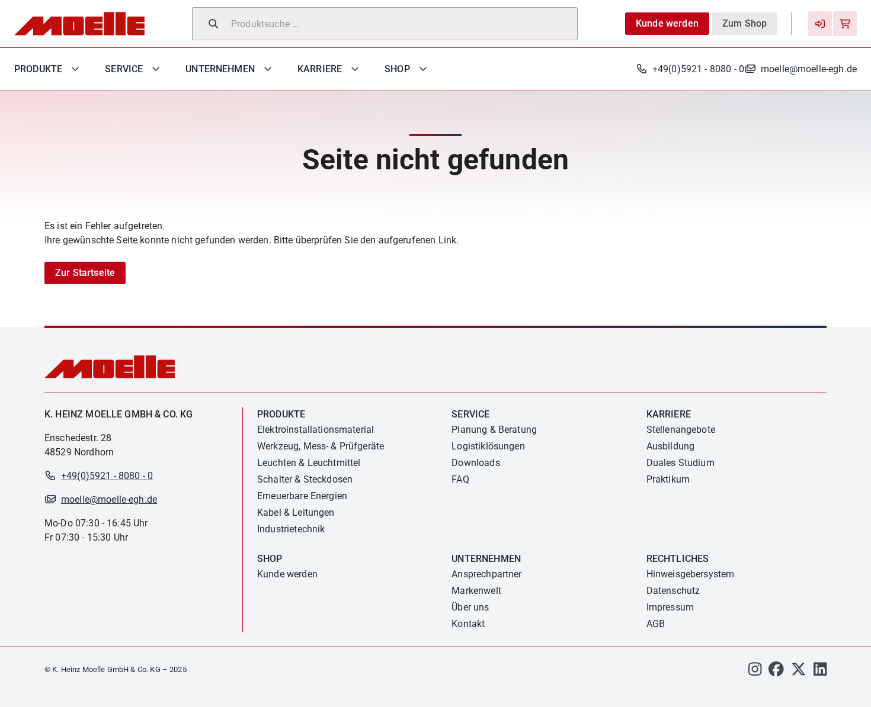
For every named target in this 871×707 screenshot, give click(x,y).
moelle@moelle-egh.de (809, 69)
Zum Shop (744, 23)
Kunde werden (667, 23)
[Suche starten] (213, 24)
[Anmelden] (820, 23)
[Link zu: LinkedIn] (820, 672)
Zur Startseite (85, 272)
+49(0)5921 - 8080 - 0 (698, 69)
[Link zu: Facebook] (776, 672)
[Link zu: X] (798, 672)
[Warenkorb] (845, 23)
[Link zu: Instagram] (754, 672)
